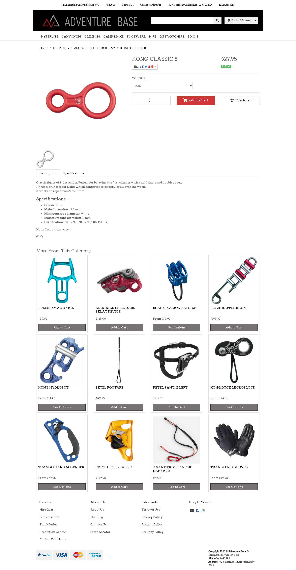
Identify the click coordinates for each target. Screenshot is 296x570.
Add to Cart (197, 100)
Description (48, 173)
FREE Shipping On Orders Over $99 (80, 4)
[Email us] (192, 510)
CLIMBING (92, 36)
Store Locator (100, 532)
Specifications (73, 173)
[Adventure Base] (90, 20)
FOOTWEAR (136, 36)
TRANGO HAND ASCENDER (61, 467)
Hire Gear (46, 509)
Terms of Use (151, 509)
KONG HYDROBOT (53, 387)
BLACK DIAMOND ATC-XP (174, 308)
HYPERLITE (49, 36)
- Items (240, 20)
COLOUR (138, 78)
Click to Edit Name (52, 539)
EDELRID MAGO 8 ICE (56, 308)
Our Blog (96, 517)
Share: (138, 66)
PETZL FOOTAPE (109, 387)
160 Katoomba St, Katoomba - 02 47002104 (190, 4)
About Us (110, 4)
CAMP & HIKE (113, 36)
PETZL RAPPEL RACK (228, 308)
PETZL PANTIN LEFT (170, 387)
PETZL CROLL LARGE (114, 467)
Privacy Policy (152, 517)
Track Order (48, 524)
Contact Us (128, 4)
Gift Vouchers (49, 517)
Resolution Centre (52, 532)
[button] (240, 100)
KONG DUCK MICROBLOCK (232, 387)
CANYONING (71, 36)
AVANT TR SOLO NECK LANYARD (172, 469)
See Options (176, 327)
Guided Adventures (150, 4)
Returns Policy (152, 524)
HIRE (152, 36)
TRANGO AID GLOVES (229, 467)
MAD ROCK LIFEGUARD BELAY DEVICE (115, 310)
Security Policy (153, 532)
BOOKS (193, 36)
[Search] (217, 20)
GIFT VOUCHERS (171, 36)
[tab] (48, 173)
